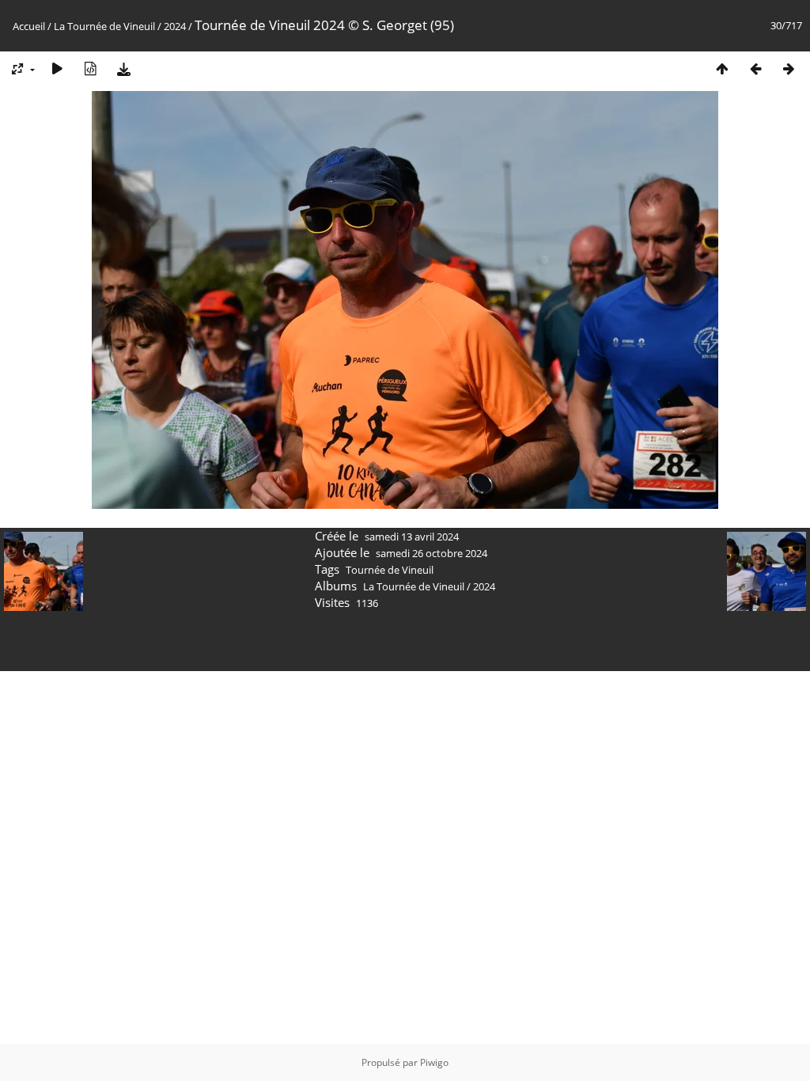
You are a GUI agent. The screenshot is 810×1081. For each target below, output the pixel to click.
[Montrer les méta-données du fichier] (90, 68)
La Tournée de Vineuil (104, 26)
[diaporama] (57, 68)
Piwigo (434, 1062)
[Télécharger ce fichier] (123, 68)
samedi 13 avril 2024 (412, 536)
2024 (175, 26)
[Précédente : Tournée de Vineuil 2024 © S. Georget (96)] (755, 68)
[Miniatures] (722, 68)
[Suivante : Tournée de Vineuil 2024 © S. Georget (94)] (788, 68)
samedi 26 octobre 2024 (431, 553)
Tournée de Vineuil (389, 570)
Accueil (29, 26)
